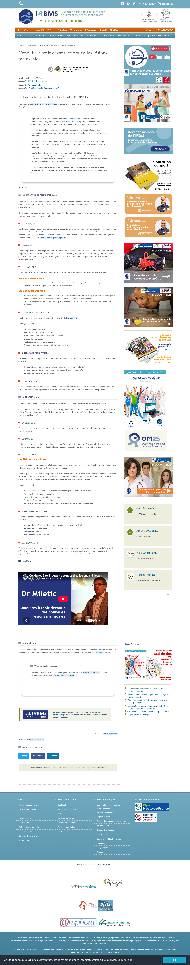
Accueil (22, 45)
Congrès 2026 (39, 30)
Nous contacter (24, 840)
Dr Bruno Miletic (40, 81)
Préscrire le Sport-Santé (67, 809)
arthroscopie (72, 318)
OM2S (115, 30)
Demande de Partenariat (28, 836)
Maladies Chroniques (66, 818)
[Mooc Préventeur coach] (148, 282)
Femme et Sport (57, 35)
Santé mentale (123, 35)
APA (59, 814)
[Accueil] (18, 30)
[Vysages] (113, 887)
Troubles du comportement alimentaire (111, 821)
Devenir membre (25, 818)
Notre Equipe (24, 814)
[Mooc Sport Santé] (148, 496)
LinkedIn (53, 756)
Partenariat (77, 30)
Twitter (24, 756)
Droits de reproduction (110, 734)
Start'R (104, 30)
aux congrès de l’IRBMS (63, 675)
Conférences (34, 88)
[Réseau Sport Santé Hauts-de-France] (87, 910)
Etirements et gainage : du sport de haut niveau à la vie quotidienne (148, 701)
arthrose (99, 652)
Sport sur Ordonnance (90, 35)
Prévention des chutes (66, 827)
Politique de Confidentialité (29, 827)
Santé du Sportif (37, 35)
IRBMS (25, 30)
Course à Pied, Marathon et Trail (109, 839)
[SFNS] (105, 910)
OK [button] (174, 960)
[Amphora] (78, 927)
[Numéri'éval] (145, 427)
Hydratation (101, 843)
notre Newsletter (36, 739)
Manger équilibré (103, 848)
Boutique (63, 30)
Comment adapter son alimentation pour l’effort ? (148, 711)
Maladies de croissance (106, 812)
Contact (152, 30)
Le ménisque (74, 118)
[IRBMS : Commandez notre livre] (148, 190)
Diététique (107, 35)
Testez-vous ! (63, 832)
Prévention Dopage (144, 35)
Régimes (100, 852)
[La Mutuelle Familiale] (114, 927)
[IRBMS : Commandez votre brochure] (148, 680)
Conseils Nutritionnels (105, 834)
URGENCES (163, 35)
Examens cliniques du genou (53, 238)
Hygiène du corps (103, 817)
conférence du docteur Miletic (44, 104)
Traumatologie (31, 45)
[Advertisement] (148, 618)
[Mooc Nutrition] (148, 327)
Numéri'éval (91, 30)
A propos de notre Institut (28, 805)
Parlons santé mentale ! (67, 823)
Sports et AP (72, 35)
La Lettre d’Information (27, 809)
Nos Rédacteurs (25, 823)
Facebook (38, 756)
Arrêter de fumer (103, 826)
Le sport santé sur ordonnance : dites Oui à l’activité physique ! (146, 689)
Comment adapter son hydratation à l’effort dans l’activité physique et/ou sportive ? (148, 707)
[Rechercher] (21, 6)
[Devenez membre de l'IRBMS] (148, 153)
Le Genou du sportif (50, 88)
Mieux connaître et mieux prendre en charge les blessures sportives (148, 695)
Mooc (52, 30)
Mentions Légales (25, 832)
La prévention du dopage (138, 714)
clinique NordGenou (91, 672)
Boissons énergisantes (105, 830)
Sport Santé (22, 35)
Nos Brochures (134, 644)
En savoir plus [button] (125, 960)
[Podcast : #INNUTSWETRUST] (148, 214)
